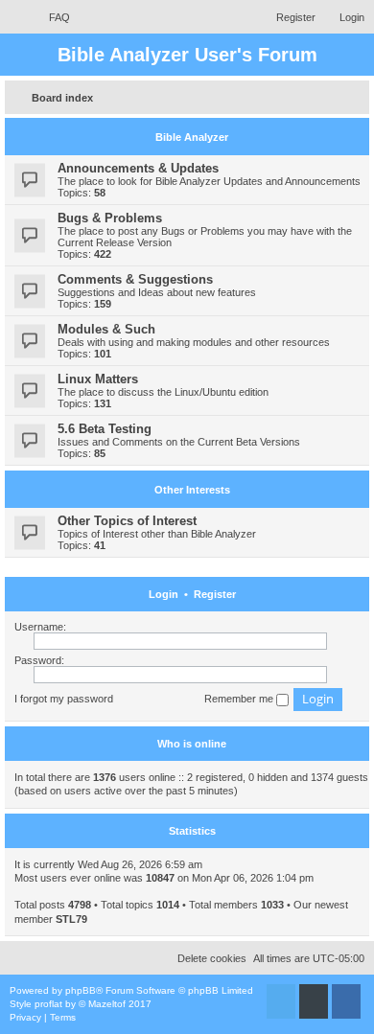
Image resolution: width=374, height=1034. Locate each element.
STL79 (71, 919)
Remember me (240, 698)
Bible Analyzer (191, 137)
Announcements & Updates (138, 168)
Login (163, 594)
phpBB (80, 990)
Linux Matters (98, 379)
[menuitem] (51, 17)
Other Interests (192, 489)
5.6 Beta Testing (105, 429)
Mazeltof (107, 1004)
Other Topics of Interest (127, 521)
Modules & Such (106, 329)
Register (215, 594)
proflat (48, 1004)
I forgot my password (63, 698)
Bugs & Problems (110, 218)
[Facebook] (346, 1001)
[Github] (313, 1001)
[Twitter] (281, 1001)
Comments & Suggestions (135, 279)
